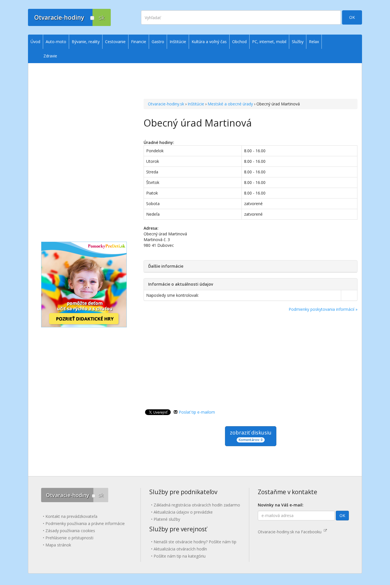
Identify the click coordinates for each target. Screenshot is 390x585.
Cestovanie (115, 41)
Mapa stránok (58, 545)
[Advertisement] (250, 74)
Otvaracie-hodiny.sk (166, 104)
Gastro (158, 41)
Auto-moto (56, 41)
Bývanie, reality (86, 41)
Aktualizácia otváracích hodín (180, 549)
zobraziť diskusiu (251, 435)
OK (352, 17)
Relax (314, 41)
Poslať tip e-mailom (197, 412)
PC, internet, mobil (269, 41)
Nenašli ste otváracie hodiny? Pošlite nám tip (195, 541)
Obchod (239, 41)
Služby (297, 41)
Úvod (35, 41)
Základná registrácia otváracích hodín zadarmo (197, 505)
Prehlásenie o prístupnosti (69, 537)
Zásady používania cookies (70, 530)
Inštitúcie (196, 104)
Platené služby (167, 519)
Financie (138, 41)
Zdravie (50, 56)
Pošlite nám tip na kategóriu (180, 556)
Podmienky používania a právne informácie (85, 523)
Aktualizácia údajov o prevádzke (183, 512)
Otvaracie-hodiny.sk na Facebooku (291, 531)
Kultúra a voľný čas (209, 41)
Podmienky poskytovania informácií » (323, 309)
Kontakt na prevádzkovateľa (71, 516)
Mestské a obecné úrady (230, 104)
